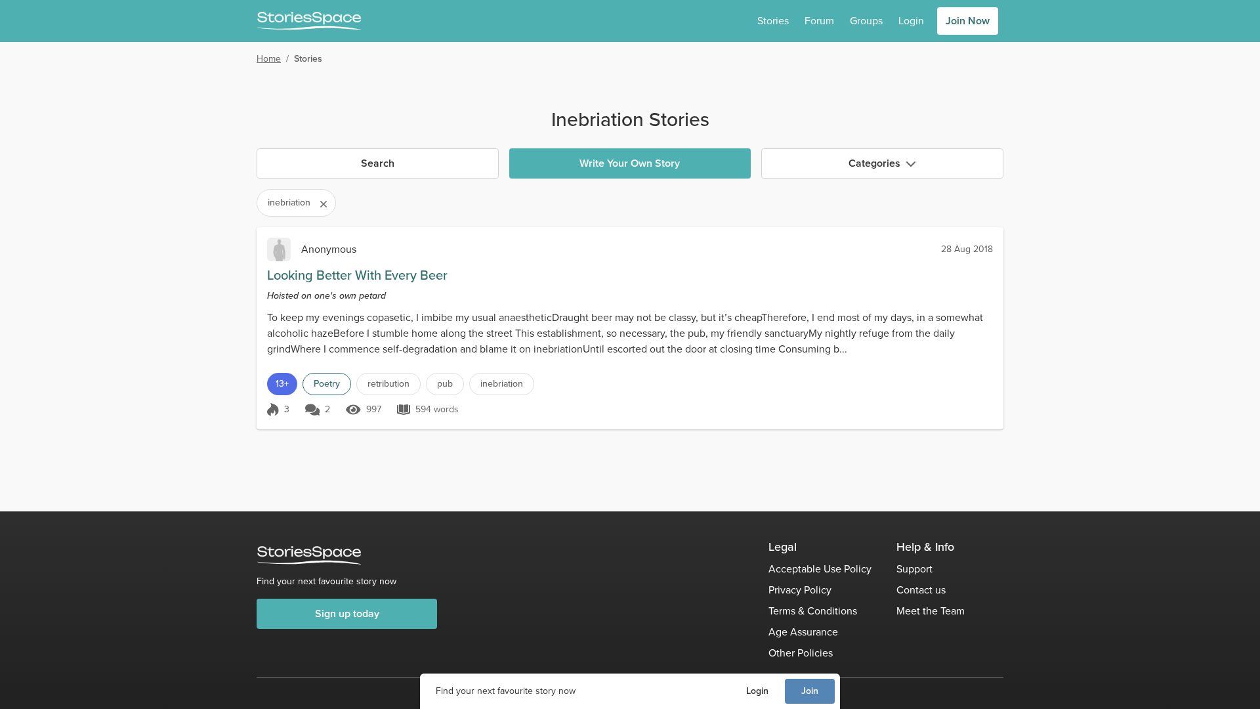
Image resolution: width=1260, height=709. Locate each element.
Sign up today (347, 613)
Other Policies (800, 652)
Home (269, 59)
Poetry (327, 384)
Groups (866, 20)
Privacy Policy (799, 589)
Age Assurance (803, 631)
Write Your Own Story (629, 163)
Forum (819, 20)
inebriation (501, 384)
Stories (773, 20)
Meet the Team (930, 610)
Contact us (921, 589)
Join (809, 691)
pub (445, 384)
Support (914, 568)
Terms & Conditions (812, 610)
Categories (874, 163)
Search (377, 163)
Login (757, 691)
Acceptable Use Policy (820, 568)
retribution (389, 384)
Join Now (968, 20)
